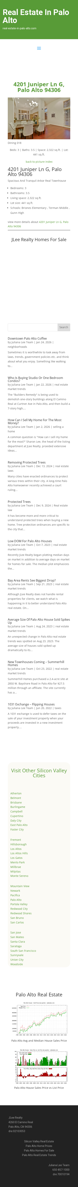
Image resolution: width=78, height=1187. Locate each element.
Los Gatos (16, 858)
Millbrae (15, 867)
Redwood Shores (21, 913)
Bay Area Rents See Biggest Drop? (32, 580)
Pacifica (15, 895)
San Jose (15, 932)
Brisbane (16, 802)
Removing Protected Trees (27, 462)
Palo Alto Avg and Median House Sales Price (39, 1040)
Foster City (17, 829)
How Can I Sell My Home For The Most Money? (35, 421)
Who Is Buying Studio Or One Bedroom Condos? (35, 379)
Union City (16, 959)
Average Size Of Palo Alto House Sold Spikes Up (39, 621)
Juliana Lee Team (22, 342)
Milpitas (15, 871)
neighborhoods (17, 347)
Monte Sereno (19, 876)
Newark (15, 890)
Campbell (16, 811)
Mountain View (19, 886)
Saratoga (16, 946)
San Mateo (17, 937)
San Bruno (17, 918)
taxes (58, 708)
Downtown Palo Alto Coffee (27, 338)
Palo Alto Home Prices (39, 1145)
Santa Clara (17, 941)
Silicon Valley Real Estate (39, 1141)
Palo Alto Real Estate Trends (39, 1155)
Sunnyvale (16, 955)
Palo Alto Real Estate (39, 994)
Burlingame (17, 807)
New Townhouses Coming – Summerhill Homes (36, 663)
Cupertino (16, 816)
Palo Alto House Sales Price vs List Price (39, 1088)
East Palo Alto (18, 825)
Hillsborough (18, 844)
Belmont (15, 798)
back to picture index (39, 161)
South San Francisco (23, 950)
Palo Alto (15, 900)
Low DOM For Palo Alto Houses (30, 541)
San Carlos (17, 922)
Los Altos (16, 849)
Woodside (16, 964)
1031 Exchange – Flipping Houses (31, 704)
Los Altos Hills (19, 853)
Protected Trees (19, 502)
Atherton (16, 793)
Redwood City (19, 908)
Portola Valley (18, 904)
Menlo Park (17, 862)
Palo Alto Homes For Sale (39, 1150)
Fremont (15, 840)
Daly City (15, 820)
